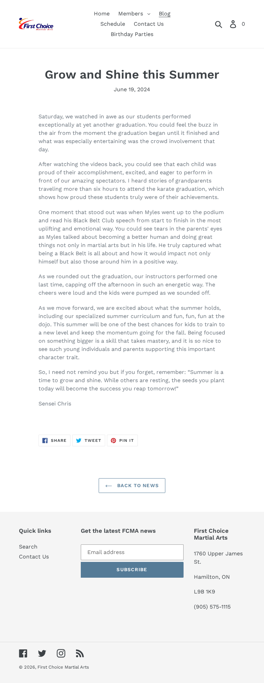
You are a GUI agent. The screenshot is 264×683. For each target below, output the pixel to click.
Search (28, 546)
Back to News (137, 485)
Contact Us (34, 556)
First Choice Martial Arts (63, 667)
